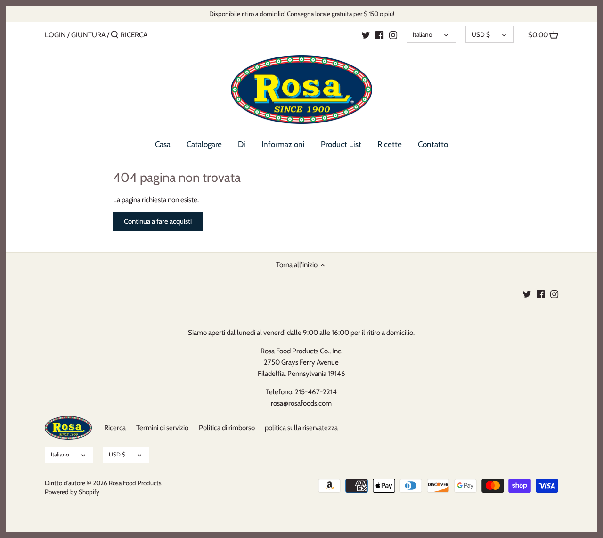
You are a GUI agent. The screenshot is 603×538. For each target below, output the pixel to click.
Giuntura (88, 35)
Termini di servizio (162, 428)
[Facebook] (379, 34)
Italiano (422, 34)
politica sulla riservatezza (301, 428)
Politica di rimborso (227, 428)
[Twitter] (366, 34)
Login (55, 35)
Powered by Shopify (72, 492)
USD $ (481, 34)
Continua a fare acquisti (158, 221)
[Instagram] (393, 34)
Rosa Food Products (135, 483)
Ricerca (115, 428)
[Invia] (115, 35)
